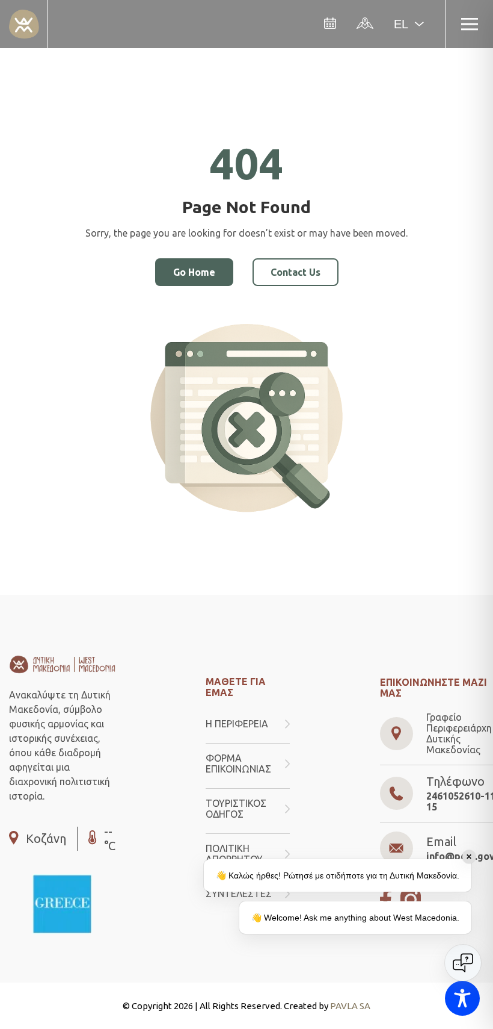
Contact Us (295, 272)
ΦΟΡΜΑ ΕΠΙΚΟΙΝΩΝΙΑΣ (238, 763)
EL (401, 24)
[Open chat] (463, 963)
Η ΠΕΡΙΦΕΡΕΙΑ (237, 723)
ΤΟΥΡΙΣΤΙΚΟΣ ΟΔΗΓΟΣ (236, 808)
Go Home (194, 272)
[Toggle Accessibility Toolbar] (462, 998)
